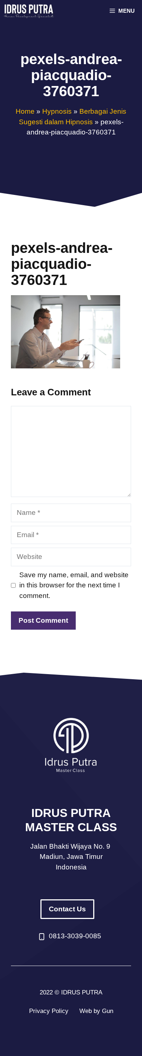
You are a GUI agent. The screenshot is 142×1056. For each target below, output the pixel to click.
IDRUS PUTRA (81, 992)
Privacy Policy (48, 1011)
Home (25, 111)
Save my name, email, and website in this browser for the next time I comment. (74, 585)
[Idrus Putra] (29, 11)
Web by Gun (96, 1011)
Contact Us (67, 909)
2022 (46, 992)
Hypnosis (57, 111)
